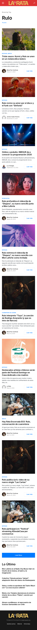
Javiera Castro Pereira (13, 116)
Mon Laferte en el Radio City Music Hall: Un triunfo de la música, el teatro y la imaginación (18, 571)
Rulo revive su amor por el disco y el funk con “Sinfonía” (18, 104)
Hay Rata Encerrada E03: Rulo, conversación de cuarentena (16, 422)
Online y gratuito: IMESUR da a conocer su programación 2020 (17, 153)
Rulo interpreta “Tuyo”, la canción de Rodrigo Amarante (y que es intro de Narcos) (18, 318)
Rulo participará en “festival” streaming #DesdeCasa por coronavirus (15, 531)
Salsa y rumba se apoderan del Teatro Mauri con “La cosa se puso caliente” (18, 587)
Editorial (19, 624)
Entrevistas (5, 198)
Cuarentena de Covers (9, 312)
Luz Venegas (10, 165)
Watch (10, 53)
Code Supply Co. (25, 620)
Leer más (30, 71)
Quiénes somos (11, 624)
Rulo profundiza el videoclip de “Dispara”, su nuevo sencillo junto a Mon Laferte (18, 203)
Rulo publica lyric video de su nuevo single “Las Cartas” (15, 481)
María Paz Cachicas (12, 70)
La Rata (9, 386)
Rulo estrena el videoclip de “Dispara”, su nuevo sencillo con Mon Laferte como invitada (17, 255)
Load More (18, 555)
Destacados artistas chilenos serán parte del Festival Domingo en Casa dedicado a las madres (18, 372)
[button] (3, 3)
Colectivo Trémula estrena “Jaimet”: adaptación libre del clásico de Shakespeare (18, 579)
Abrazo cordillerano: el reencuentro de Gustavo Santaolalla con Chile (16, 603)
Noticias (4, 53)
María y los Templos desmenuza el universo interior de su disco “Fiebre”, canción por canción (18, 595)
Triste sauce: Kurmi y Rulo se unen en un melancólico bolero (18, 57)
